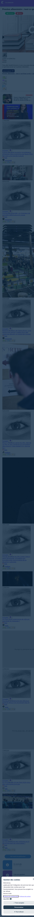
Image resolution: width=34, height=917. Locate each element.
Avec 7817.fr (6, 899)
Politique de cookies (25, 896)
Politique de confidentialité (11, 896)
